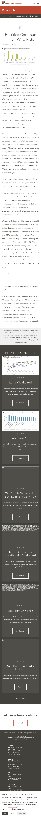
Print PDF (5, 273)
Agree (5, 813)
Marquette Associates (12, 3)
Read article (21, 403)
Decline (12, 813)
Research (11, 16)
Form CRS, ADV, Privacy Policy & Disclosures (20, 737)
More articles (20, 698)
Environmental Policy (21, 739)
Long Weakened (20, 382)
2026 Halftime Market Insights (21, 668)
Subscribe (21, 723)
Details (20, 687)
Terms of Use (20, 736)
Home (4, 16)
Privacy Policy (12, 807)
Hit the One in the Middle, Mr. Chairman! (20, 553)
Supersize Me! (21, 438)
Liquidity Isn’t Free (21, 610)
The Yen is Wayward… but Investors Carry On (20, 495)
